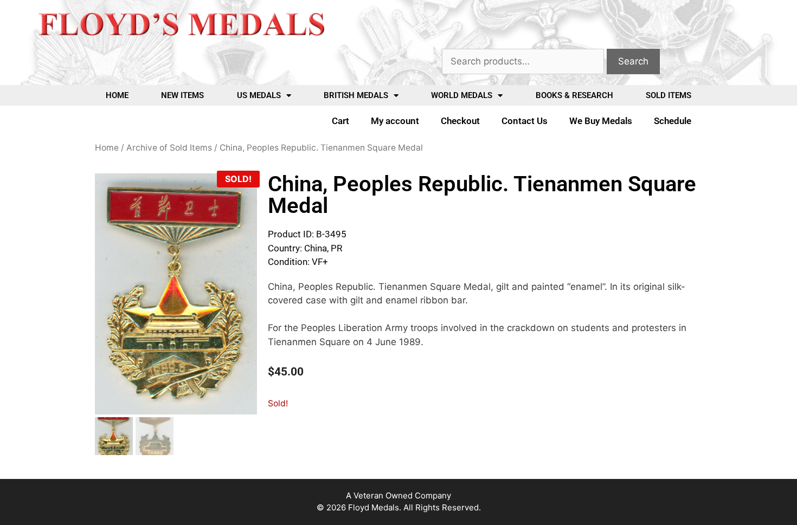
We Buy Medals (600, 120)
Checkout (460, 120)
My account (395, 120)
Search (633, 61)
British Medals (356, 95)
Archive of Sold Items (169, 147)
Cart (340, 120)
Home (117, 95)
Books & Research (574, 95)
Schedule (672, 120)
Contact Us (525, 120)
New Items (182, 95)
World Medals (461, 95)
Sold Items (668, 95)
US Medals (259, 95)
